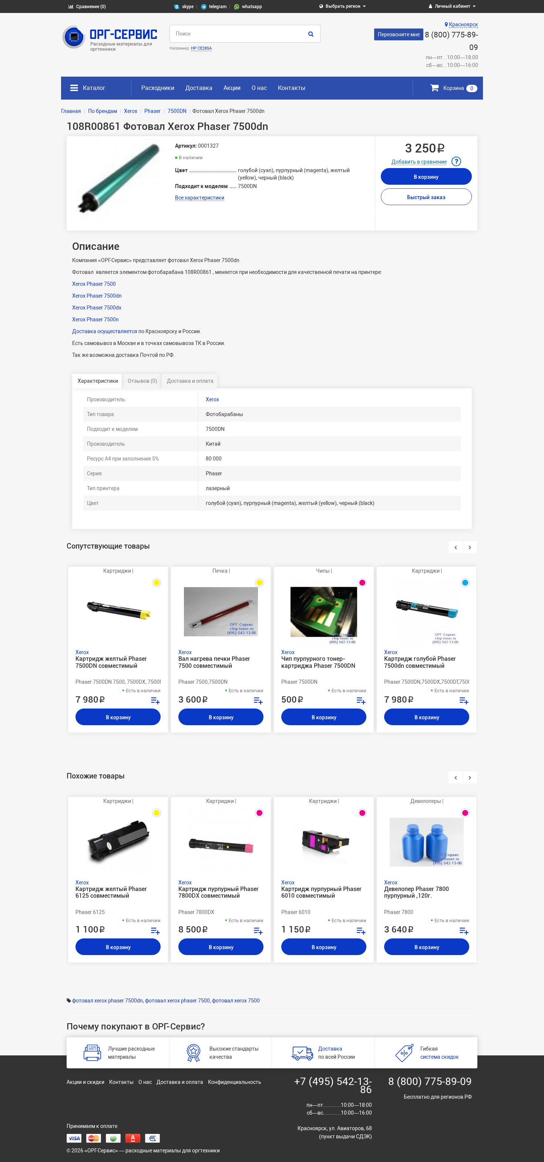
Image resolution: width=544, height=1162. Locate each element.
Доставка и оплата (190, 381)
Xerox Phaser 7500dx (96, 308)
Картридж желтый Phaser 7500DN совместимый (111, 662)
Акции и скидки (85, 1082)
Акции (232, 87)
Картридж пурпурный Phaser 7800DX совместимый (218, 892)
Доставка (198, 87)
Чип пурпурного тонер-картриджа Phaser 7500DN (318, 662)
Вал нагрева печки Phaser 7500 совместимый (214, 662)
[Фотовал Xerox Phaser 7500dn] (118, 180)
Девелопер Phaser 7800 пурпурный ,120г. (416, 892)
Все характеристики (199, 198)
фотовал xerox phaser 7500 (177, 1001)
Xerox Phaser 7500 (94, 284)
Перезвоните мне (399, 34)
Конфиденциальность (234, 1082)
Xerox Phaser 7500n (95, 319)
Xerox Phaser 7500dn (97, 296)
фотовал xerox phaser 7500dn (107, 1001)
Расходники (157, 87)
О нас (259, 87)
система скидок (439, 1057)
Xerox (212, 399)
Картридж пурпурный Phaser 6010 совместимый (321, 892)
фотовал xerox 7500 (236, 1001)
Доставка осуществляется (104, 331)
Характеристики (98, 381)
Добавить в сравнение (419, 162)
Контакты (291, 87)
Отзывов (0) (142, 381)
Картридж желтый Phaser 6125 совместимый (111, 892)
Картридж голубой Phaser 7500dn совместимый (420, 662)
